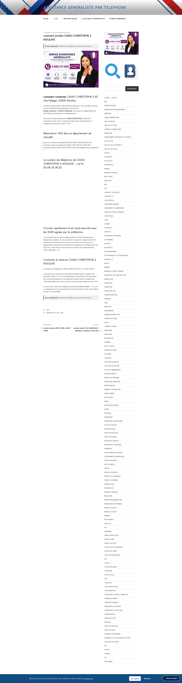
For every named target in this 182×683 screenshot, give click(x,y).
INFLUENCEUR (108, 338)
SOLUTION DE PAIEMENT (112, 555)
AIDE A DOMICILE (109, 121)
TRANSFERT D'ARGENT (111, 602)
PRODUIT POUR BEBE (111, 480)
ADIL (105, 102)
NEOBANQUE (108, 417)
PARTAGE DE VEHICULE (111, 441)
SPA (105, 559)
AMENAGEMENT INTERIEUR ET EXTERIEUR (117, 137)
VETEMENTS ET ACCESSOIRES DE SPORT (117, 638)
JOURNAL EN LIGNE (110, 350)
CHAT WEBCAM (109, 200)
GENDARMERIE (109, 311)
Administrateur (64, 32)
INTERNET (107, 342)
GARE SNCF (108, 307)
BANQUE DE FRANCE (110, 173)
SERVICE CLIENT (109, 539)
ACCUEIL (46, 19)
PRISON (106, 468)
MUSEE (106, 409)
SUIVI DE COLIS (109, 575)
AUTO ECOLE (108, 161)
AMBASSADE (108, 133)
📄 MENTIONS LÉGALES (69, 19)
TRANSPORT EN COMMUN (112, 606)
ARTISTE (107, 153)
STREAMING (108, 571)
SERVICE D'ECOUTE (110, 543)
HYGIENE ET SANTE (110, 326)
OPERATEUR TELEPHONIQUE (113, 421)
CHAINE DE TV (108, 196)
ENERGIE (107, 267)
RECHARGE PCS (109, 488)
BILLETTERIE (108, 176)
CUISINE (107, 224)
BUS (105, 184)
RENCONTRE (108, 496)
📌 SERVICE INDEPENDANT (117, 19)
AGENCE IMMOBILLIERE (111, 117)
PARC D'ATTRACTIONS (111, 433)
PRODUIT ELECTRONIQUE (112, 476)
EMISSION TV (108, 259)
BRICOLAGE (108, 180)
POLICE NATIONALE (110, 460)
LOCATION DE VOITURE (111, 366)
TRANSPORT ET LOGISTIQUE (113, 610)
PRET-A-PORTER (109, 464)
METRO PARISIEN (109, 385)
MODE (106, 401)
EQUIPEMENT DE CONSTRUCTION (115, 275)
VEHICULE (107, 622)
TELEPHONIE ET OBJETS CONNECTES (116, 594)
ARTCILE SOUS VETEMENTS (113, 145)
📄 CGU (55, 19)
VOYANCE (107, 654)
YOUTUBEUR (108, 661)
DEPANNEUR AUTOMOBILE (112, 236)
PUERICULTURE (109, 484)
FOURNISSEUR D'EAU (111, 295)
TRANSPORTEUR (109, 614)
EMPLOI (106, 263)
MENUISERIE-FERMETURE (112, 382)
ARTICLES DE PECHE (110, 149)
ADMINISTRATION (110, 106)
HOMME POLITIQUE (110, 318)
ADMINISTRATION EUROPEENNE (114, 110)
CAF (105, 188)
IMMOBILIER (108, 330)
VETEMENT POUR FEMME (112, 634)
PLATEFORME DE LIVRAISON (113, 453)
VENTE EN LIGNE (109, 630)
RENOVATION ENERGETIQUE (113, 500)
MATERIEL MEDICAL (110, 374)
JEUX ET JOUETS (109, 346)
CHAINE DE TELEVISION (111, 192)
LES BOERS (107, 354)
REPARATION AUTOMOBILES (113, 504)
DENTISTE (107, 232)
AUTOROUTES (108, 165)
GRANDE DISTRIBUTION (112, 315)
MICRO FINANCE (109, 393)
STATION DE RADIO (110, 567)
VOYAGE (106, 650)
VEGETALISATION (109, 618)
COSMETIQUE (108, 216)
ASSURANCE (108, 157)
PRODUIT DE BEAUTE (111, 472)
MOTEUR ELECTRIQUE (111, 405)
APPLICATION (108, 141)
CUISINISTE (108, 228)
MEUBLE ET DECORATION (112, 389)
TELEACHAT (108, 583)
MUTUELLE (107, 413)
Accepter (135, 679)
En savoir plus (86, 46)
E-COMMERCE (108, 240)
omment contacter (55, 97)
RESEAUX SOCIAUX (110, 508)
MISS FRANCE (108, 397)
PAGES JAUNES (84, 286)
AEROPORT (107, 113)
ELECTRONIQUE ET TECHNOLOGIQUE (116, 255)
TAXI (48, 310)
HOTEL (106, 322)
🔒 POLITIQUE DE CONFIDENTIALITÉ (93, 19)
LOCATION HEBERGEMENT (112, 370)
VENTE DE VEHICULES (111, 626)
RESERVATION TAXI (53, 313)
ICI (58, 250)
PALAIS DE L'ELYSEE (110, 425)
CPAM (106, 220)
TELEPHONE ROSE (110, 590)
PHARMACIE (108, 449)
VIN (105, 646)
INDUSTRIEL (108, 334)
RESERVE (107, 516)
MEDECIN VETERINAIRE (111, 378)
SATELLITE (107, 524)
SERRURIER (107, 531)
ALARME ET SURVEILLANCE (112, 129)
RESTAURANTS (109, 520)
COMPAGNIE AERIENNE (111, 204)
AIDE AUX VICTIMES (110, 125)
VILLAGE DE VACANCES (111, 642)
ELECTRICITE (108, 247)
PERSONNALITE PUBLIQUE (112, 445)
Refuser (147, 679)
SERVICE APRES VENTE (111, 535)
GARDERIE (107, 299)
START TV (107, 563)
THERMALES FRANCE (111, 598)
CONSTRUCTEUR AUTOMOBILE (114, 212)
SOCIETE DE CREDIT (110, 551)
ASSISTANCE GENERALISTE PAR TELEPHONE (85, 7)
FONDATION (108, 283)
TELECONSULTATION (111, 587)
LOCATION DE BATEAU (111, 362)
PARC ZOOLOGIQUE (110, 437)
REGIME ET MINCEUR (111, 492)
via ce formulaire (54, 292)
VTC (105, 658)
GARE (106, 303)
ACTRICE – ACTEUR (110, 98)
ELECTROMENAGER (110, 251)
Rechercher (131, 89)
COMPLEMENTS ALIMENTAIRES (114, 208)
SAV (105, 527)
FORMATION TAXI (110, 291)
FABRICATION (108, 279)
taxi (78, 111)
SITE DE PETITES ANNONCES (113, 547)
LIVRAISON (107, 358)
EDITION (107, 244)
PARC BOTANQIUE (109, 429)
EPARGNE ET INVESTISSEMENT (114, 271)
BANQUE (107, 169)
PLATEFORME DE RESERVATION (114, 456)
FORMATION (108, 287)
